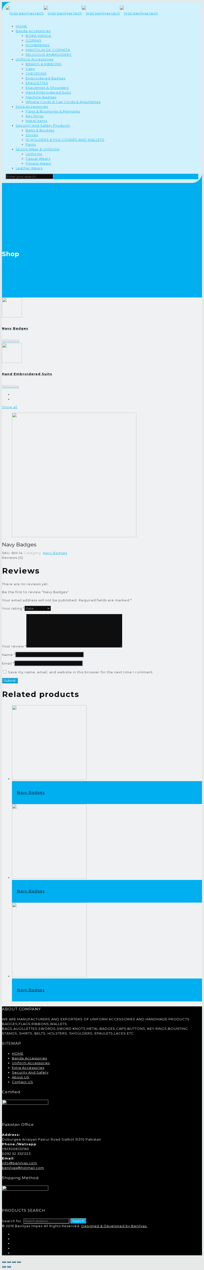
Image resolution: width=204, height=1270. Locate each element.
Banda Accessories (33, 31)
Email (8, 663)
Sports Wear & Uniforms (37, 149)
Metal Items (36, 121)
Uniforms (34, 154)
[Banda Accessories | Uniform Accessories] (82, 13)
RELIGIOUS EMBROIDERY (49, 55)
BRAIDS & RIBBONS (44, 64)
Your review (14, 646)
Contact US (22, 1082)
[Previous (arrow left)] (4, 1267)
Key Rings (35, 116)
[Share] (9, 1262)
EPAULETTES (37, 83)
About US (20, 1077)
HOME (21, 26)
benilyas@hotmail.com (23, 1168)
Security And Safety (30, 1072)
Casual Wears (38, 159)
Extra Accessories (32, 107)
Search (78, 1221)
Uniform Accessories (34, 59)
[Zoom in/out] (19, 1262)
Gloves (32, 135)
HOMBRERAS (38, 45)
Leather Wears (29, 168)
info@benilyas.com (19, 1163)
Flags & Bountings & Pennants (53, 111)
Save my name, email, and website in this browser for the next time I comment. (81, 672)
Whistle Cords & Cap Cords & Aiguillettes (63, 102)
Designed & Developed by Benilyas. (114, 1226)
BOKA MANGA (38, 36)
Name (8, 655)
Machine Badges (41, 97)
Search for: (12, 1221)
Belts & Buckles (40, 130)
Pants (31, 144)
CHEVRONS (36, 73)
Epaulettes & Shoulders (47, 88)
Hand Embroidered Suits (48, 92)
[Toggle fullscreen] (14, 1262)
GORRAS (34, 40)
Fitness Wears (38, 163)
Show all (9, 407)
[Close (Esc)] (4, 1262)
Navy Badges (55, 553)
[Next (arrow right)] (9, 1267)
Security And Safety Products (43, 125)
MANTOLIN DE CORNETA (48, 50)
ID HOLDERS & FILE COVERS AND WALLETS (65, 140)
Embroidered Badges (45, 78)
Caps (30, 69)
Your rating (13, 608)
